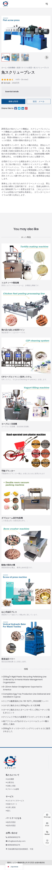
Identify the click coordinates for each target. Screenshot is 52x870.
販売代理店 (11, 822)
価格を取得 (13, 101)
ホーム (4, 67)
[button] (15, 57)
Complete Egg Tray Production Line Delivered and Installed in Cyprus (26, 695)
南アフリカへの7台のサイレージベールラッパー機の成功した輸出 (26, 722)
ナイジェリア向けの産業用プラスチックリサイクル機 (26, 717)
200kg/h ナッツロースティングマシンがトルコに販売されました (26, 730)
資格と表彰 (11, 786)
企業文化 (10, 782)
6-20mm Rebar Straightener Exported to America (22, 688)
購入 (9, 810)
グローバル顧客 (13, 789)
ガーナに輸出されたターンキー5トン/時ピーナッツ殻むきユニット (26, 711)
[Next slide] (47, 57)
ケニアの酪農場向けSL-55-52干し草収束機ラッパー (26, 701)
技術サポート (12, 804)
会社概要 (10, 779)
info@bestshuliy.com (17, 841)
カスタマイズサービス (15, 800)
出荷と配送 (11, 807)
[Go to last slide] (5, 57)
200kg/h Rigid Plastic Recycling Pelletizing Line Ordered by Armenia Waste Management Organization (24, 679)
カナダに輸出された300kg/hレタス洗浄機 (21, 705)
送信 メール (38, 101)
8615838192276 (14, 837)
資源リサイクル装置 (24, 67)
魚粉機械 (11, 67)
